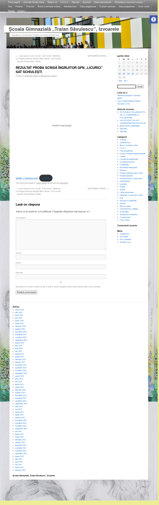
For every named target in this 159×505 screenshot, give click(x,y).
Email (19, 262)
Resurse (75, 2)
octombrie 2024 (20, 370)
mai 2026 (18, 318)
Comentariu (21, 217)
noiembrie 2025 (20, 334)
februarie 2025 (20, 359)
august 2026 (19, 309)
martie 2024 (19, 387)
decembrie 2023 (21, 395)
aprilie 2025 (19, 354)
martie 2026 (19, 323)
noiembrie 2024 (20, 367)
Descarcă (46, 178)
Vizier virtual (143, 6)
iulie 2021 (18, 459)
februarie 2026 (20, 326)
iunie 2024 (19, 378)
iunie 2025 (19, 348)
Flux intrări (124, 236)
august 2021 (19, 456)
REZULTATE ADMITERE (130, 126)
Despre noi (52, 2)
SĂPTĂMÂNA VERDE (129, 209)
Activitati (87, 2)
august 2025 (19, 342)
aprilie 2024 (19, 384)
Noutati (11, 10)
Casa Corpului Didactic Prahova (129, 101)
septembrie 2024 (21, 373)
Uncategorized (125, 217)
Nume (19, 253)
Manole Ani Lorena (49, 75)
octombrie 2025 (20, 337)
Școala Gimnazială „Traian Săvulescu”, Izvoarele (64, 28)
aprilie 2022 (19, 434)
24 (128, 73)
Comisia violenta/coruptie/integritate (133, 153)
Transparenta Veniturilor (128, 214)
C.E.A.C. (64, 2)
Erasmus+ (123, 170)
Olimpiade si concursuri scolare (129, 2)
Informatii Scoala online (33, 2)
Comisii (122, 156)
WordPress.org (125, 242)
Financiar (30, 6)
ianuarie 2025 (20, 362)
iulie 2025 (18, 345)
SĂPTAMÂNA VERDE (98, 55)
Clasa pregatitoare (88, 6)
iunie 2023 (19, 406)
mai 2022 (18, 431)
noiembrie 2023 (20, 398)
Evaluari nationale (107, 6)
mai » (126, 80)
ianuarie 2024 (20, 392)
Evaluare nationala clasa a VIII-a (131, 173)
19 (137, 70)
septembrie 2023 (21, 403)
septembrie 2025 (21, 340)
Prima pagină (14, 2)
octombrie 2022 (20, 425)
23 (124, 73)
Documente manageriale (128, 167)
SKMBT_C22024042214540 (27, 178)
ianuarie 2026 (20, 329)
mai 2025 (18, 351)
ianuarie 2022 (20, 442)
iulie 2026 (18, 312)
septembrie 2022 (21, 428)
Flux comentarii (125, 239)
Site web (19, 272)
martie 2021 (19, 467)
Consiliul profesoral (127, 161)
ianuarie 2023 (20, 417)
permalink (64, 183)
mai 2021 (18, 464)
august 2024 (19, 376)
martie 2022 (19, 437)
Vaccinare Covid (123, 103)
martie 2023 (19, 414)
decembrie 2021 (21, 445)
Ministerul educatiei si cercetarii (128, 95)
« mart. (119, 80)
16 (124, 70)
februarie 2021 (20, 470)
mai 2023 (18, 409)
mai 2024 (18, 381)
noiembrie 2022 (20, 423)
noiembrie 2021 (20, 448)
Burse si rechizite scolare (49, 6)
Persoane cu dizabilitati (128, 200)
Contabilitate (124, 164)
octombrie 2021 (20, 450)
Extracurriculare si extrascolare (131, 178)
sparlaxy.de (147, 481)
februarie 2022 (20, 439)
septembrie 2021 (21, 453)
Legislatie (123, 184)
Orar (10, 6)
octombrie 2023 (20, 401)
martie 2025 (19, 356)
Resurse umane (125, 206)
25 (133, 73)
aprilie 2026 (19, 320)
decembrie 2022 (21, 420)
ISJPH (119, 98)
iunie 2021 (19, 461)
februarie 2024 (20, 389)
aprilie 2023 (19, 412)
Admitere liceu (70, 6)
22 (120, 73)
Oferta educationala (102, 2)
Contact (21, 10)
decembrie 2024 (21, 365)
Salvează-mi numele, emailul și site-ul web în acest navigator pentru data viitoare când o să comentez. (58, 286)
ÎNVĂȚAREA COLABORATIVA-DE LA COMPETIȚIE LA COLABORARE (133, 115)
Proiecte (19, 6)
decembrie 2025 (21, 331)
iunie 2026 (19, 315)
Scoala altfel (124, 211)
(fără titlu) (123, 128)
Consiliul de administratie (129, 159)
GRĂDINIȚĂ (125, 181)
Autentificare (124, 233)
